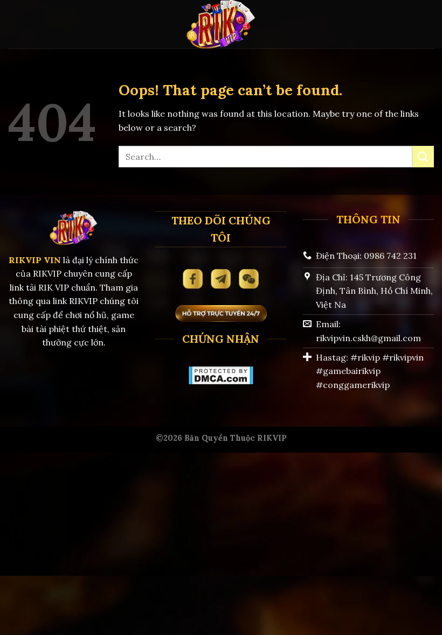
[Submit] (423, 156)
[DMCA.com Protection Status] (220, 374)
